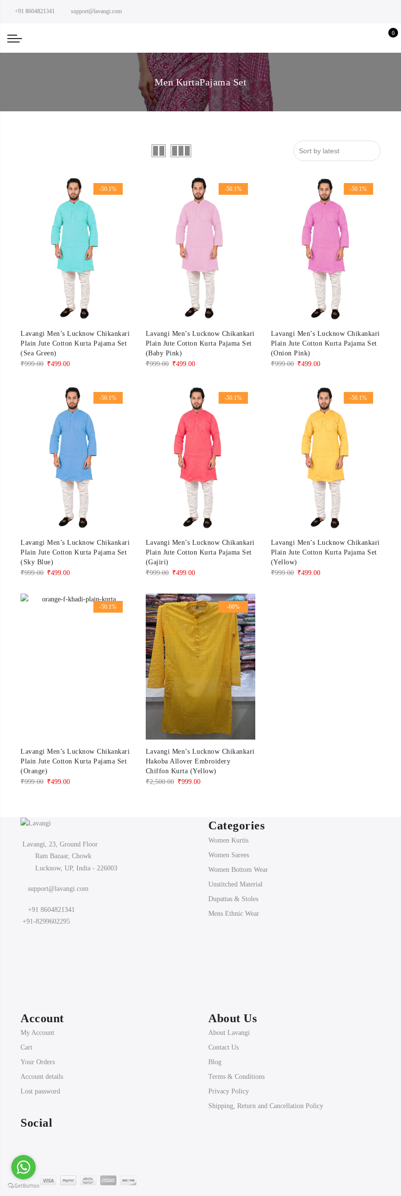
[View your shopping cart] (386, 33)
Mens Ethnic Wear (233, 904)
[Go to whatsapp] (23, 1167)
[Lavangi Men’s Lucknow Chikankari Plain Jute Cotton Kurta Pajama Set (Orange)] (75, 658)
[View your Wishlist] (371, 33)
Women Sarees (228, 846)
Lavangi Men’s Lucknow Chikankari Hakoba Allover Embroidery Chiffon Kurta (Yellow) (200, 752)
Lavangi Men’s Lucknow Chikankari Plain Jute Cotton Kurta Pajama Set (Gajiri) (200, 543)
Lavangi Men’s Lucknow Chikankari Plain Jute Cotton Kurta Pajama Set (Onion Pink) (325, 334)
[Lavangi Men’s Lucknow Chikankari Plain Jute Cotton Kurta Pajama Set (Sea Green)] (75, 240)
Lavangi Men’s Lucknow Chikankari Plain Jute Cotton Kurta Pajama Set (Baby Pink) (200, 334)
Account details (42, 1068)
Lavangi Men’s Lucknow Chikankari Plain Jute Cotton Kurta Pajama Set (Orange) (75, 752)
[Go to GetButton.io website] (23, 1186)
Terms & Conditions (236, 1068)
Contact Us (223, 1038)
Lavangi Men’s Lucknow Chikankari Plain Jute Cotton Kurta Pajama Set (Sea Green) (75, 334)
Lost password (40, 1082)
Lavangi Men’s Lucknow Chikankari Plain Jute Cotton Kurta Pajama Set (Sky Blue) (75, 543)
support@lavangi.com (58, 880)
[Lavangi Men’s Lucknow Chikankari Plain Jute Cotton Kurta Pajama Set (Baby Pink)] (200, 240)
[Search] (340, 33)
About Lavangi (229, 1024)
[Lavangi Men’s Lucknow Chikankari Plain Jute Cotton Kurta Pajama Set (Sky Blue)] (75, 449)
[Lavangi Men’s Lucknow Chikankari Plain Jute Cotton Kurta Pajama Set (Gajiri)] (200, 449)
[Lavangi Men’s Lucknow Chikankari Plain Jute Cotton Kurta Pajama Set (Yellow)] (325, 449)
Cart (26, 1038)
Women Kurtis (228, 831)
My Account (37, 1024)
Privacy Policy (228, 1082)
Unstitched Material (235, 875)
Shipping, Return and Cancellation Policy (265, 1097)
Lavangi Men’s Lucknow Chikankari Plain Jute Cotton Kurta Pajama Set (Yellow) (325, 543)
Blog (215, 1053)
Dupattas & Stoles (233, 890)
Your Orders (38, 1053)
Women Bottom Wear (238, 861)
